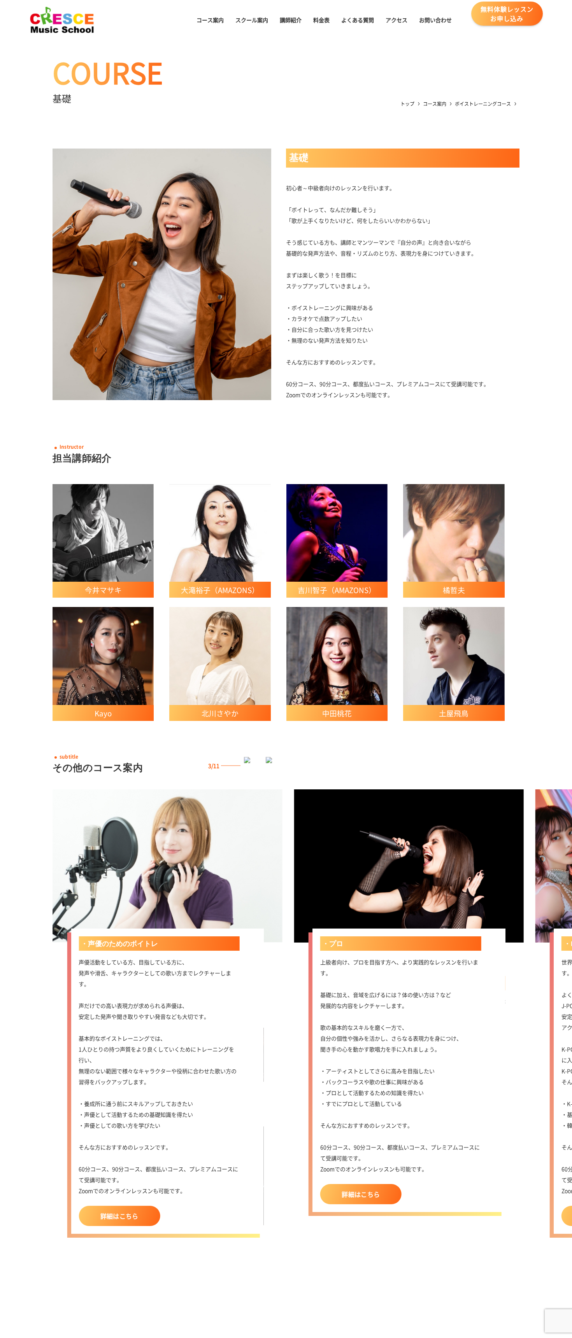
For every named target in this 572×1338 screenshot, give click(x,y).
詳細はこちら (119, 1216)
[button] (252, 766)
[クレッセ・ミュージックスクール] (62, 19)
